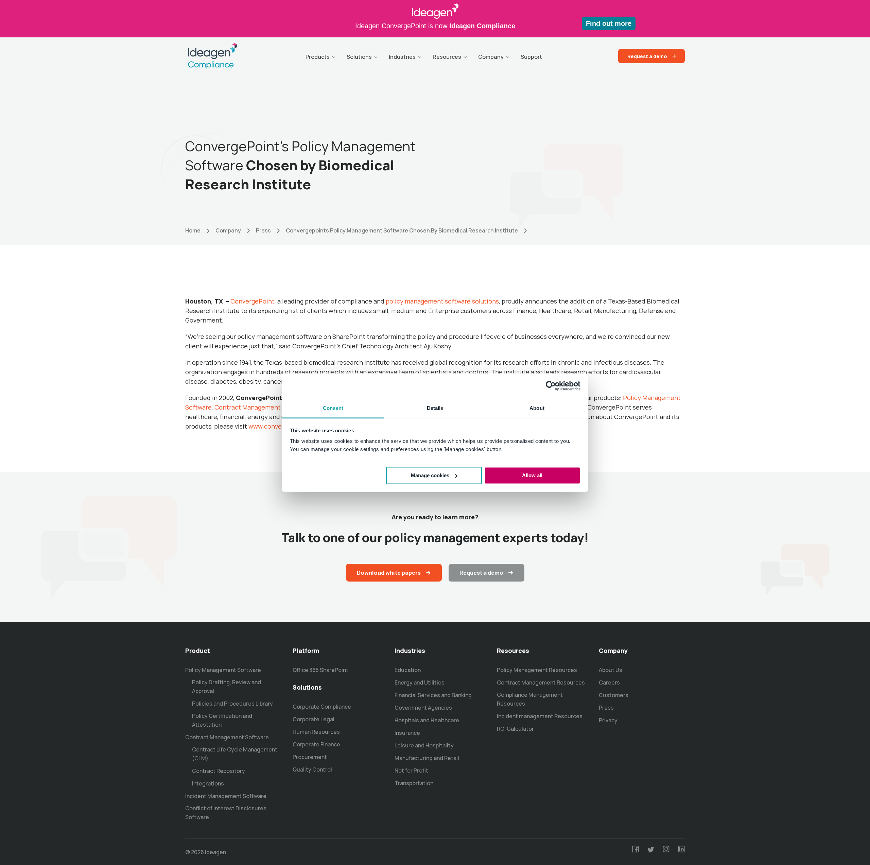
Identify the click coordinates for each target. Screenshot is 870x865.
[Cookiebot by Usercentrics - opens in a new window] (550, 386)
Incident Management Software (225, 796)
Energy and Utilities (420, 682)
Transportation (414, 783)
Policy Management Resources (537, 670)
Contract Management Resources (541, 682)
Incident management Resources (539, 716)
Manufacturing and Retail (427, 758)
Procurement (310, 757)
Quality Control (312, 769)
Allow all (532, 475)
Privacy (608, 720)
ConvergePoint (252, 301)
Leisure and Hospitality (424, 745)
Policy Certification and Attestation (222, 720)
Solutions (359, 56)
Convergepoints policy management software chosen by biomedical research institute (402, 230)
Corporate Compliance (322, 706)
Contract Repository (218, 771)
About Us (610, 670)
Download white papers (389, 572)
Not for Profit (411, 770)
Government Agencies (423, 707)
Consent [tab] (333, 408)
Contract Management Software (261, 407)
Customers (613, 695)
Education (408, 670)
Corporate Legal (313, 719)
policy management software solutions (442, 301)
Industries (402, 56)
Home (193, 230)
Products (318, 56)
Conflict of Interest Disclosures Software (225, 813)
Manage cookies (430, 475)
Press (263, 230)
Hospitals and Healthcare (427, 720)
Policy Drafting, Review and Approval (226, 686)
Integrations (208, 783)
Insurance (407, 733)
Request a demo (647, 56)
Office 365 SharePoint (320, 670)
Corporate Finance (316, 744)
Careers (609, 682)
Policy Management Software (223, 670)
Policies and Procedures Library (232, 703)
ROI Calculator (515, 728)
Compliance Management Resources (530, 699)
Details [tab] (435, 408)
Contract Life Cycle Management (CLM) (234, 754)
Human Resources (316, 732)
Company (491, 56)
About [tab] (536, 408)
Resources (447, 56)
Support (531, 56)
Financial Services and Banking (433, 695)
